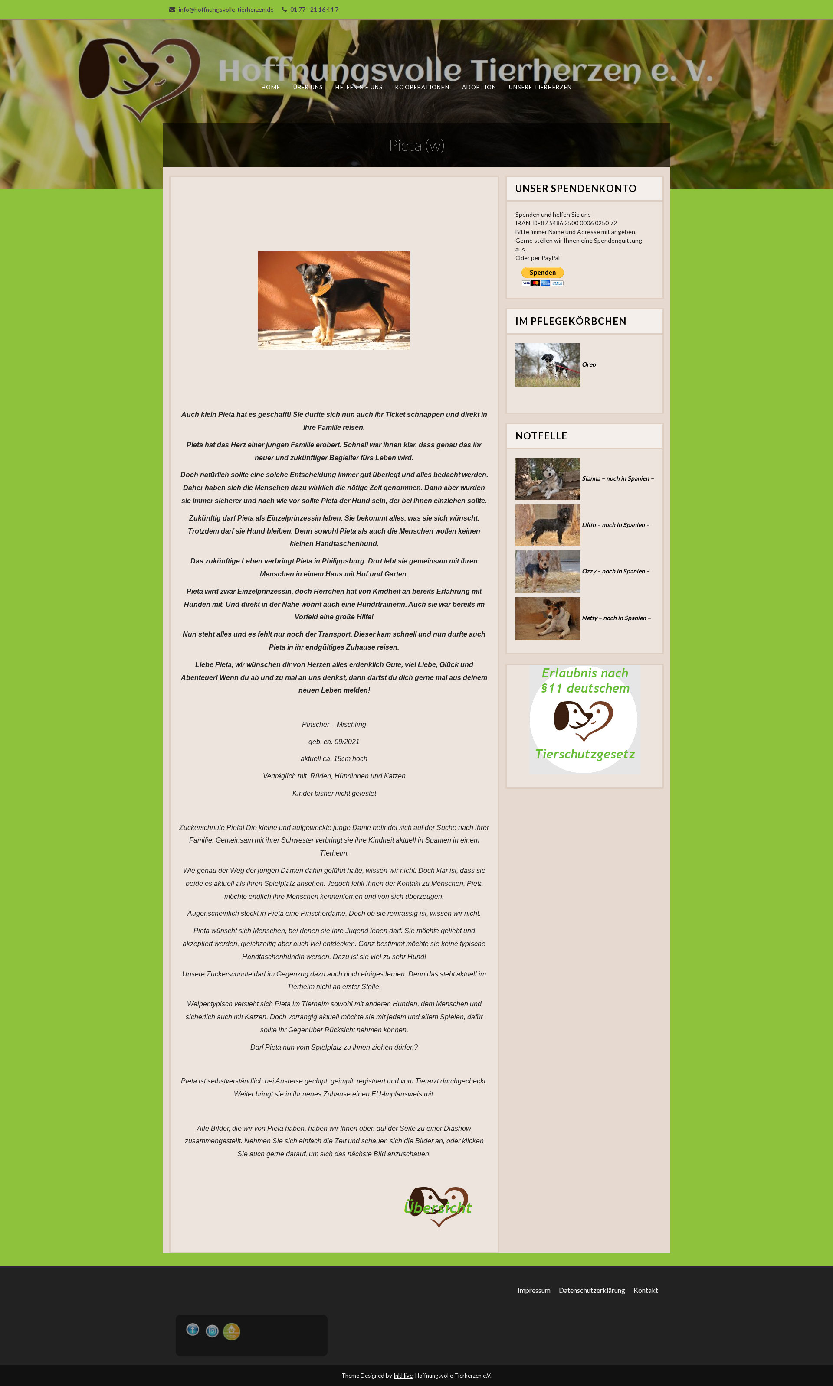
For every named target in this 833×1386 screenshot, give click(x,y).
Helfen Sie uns (359, 87)
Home (271, 87)
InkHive (403, 1375)
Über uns (308, 87)
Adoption (479, 87)
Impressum (534, 1290)
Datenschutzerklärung (592, 1290)
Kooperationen (422, 87)
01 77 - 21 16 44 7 (314, 9)
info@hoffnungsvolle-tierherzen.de (226, 9)
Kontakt (645, 1290)
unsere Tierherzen (540, 87)
